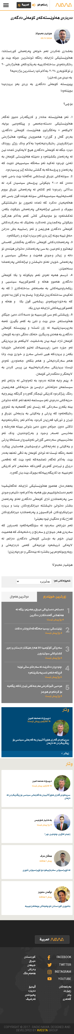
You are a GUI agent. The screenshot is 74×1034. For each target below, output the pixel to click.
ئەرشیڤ (31, 999)
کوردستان (30, 957)
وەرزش (32, 969)
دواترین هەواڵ (19, 597)
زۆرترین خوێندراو (54, 597)
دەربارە (32, 991)
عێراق (32, 961)
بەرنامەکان (65, 987)
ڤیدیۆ (32, 987)
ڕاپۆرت (67, 991)
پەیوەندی (30, 995)
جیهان (31, 965)
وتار (69, 995)
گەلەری (67, 999)
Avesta (42, 1030)
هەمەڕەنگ (29, 973)
